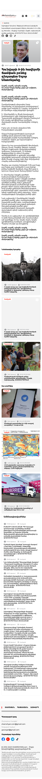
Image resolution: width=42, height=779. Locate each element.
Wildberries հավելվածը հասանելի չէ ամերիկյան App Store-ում (18, 509)
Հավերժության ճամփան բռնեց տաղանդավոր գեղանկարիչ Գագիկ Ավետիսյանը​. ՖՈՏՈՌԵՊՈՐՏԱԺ (18, 378)
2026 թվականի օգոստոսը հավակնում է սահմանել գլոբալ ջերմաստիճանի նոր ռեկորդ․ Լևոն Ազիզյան (19, 466)
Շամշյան (7, 254)
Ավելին (6, 43)
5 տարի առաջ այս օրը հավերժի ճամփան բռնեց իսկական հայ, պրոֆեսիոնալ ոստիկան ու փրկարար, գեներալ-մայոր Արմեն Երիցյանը (20, 289)
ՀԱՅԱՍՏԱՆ (22, 707)
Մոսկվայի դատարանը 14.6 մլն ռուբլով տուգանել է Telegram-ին (19, 424)
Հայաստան (8, 344)
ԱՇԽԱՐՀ (34, 707)
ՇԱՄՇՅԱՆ (10, 707)
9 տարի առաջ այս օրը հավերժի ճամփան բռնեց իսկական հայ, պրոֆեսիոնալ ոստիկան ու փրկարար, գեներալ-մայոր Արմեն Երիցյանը (20, 334)
